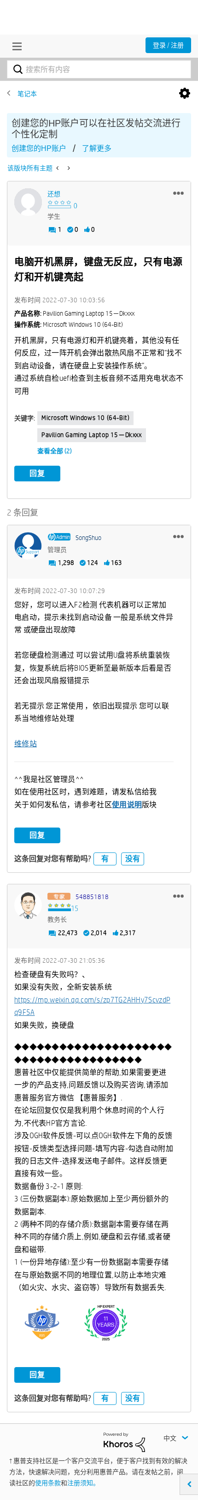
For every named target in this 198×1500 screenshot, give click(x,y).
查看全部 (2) (54, 451)
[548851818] (28, 905)
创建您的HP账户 (39, 148)
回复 (37, 473)
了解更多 (96, 148)
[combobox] (99, 69)
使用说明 (127, 805)
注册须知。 (83, 1483)
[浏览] (15, 46)
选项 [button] (184, 93)
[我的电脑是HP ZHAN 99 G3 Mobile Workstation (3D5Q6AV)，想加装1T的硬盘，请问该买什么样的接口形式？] (67, 168)
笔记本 (27, 94)
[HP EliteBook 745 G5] (58, 168)
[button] (178, 193)
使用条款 (48, 1483)
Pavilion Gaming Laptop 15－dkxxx (91, 435)
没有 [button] (132, 859)
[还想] (28, 202)
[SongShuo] (28, 546)
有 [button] (105, 859)
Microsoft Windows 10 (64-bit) (85, 418)
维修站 (25, 744)
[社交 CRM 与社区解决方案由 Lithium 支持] (124, 1442)
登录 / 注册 (168, 45)
